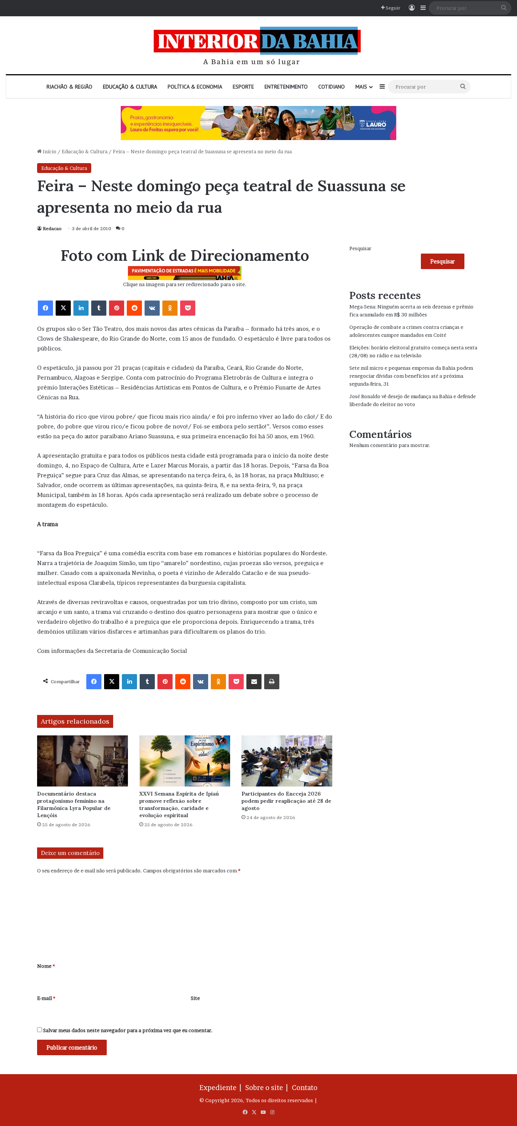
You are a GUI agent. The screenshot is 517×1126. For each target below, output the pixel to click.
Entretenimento (286, 86)
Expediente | (221, 1088)
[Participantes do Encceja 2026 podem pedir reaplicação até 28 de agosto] (286, 760)
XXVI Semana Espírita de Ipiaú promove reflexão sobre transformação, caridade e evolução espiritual (179, 804)
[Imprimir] (271, 681)
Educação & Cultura (130, 86)
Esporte (243, 86)
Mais (361, 86)
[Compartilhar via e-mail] (254, 681)
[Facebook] (45, 308)
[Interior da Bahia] (258, 45)
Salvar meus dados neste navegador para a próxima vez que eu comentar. (128, 1030)
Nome (46, 966)
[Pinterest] (116, 308)
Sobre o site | (268, 1088)
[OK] (170, 308)
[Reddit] (134, 308)
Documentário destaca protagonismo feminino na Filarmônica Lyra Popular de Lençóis (74, 804)
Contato (305, 1088)
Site (195, 998)
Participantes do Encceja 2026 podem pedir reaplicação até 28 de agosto (286, 800)
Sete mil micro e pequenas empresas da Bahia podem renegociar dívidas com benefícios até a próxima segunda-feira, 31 (411, 376)
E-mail (46, 998)
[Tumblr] (98, 308)
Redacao (52, 228)
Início (49, 151)
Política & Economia (195, 86)
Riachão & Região (69, 86)
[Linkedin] (81, 308)
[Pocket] (187, 308)
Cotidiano (331, 86)
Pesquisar (360, 248)
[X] (63, 308)
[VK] (152, 308)
